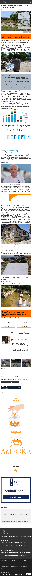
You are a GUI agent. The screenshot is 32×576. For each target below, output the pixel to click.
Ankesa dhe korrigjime (15, 560)
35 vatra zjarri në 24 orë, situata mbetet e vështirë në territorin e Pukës (12, 519)
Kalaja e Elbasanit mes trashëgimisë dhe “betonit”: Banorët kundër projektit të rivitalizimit (15, 509)
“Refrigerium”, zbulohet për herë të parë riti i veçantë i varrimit (7, 332)
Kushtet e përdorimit (4, 560)
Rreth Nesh (2, 568)
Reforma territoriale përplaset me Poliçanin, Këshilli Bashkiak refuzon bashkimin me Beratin (15, 522)
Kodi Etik (25, 560)
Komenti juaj (3, 368)
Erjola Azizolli (6, 9)
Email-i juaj (17, 376)
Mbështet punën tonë (16, 431)
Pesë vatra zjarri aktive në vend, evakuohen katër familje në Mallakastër (13, 545)
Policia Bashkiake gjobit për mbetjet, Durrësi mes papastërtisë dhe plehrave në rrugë (14, 514)
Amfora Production (15, 563)
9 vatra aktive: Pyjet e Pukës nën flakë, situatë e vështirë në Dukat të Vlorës (13, 516)
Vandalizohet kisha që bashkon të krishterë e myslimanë (11, 546)
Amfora (9, 322)
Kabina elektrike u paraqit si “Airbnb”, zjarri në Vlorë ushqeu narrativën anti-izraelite (15, 543)
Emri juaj (2, 376)
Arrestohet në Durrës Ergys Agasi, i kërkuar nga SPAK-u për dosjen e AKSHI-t (14, 542)
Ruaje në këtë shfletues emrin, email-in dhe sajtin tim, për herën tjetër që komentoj (14, 379)
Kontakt (2, 570)
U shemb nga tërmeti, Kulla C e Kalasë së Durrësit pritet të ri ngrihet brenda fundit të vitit (24, 333)
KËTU (9, 313)
